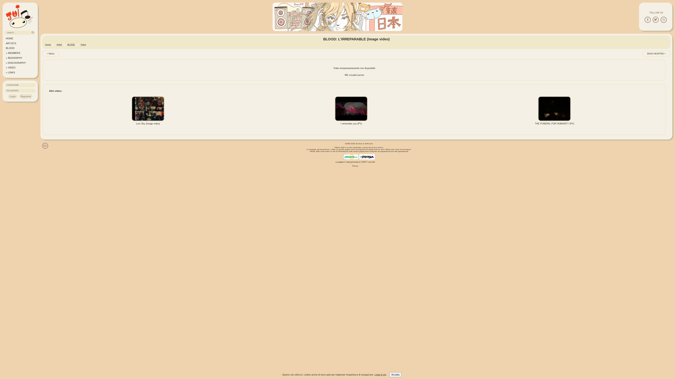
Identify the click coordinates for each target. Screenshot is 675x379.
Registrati (26, 96)
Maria (51, 53)
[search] (33, 33)
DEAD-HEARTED (655, 53)
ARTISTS (11, 43)
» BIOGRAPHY (14, 57)
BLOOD (10, 48)
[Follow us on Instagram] (663, 20)
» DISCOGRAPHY (16, 62)
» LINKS (10, 72)
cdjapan (367, 156)
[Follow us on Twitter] (655, 20)
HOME (9, 38)
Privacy (355, 166)
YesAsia (351, 156)
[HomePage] (19, 29)
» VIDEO (10, 67)
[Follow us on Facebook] (647, 20)
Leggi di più (380, 374)
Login (12, 96)
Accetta (395, 374)
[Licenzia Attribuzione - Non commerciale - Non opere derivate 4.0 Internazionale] (45, 147)
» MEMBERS (13, 53)
